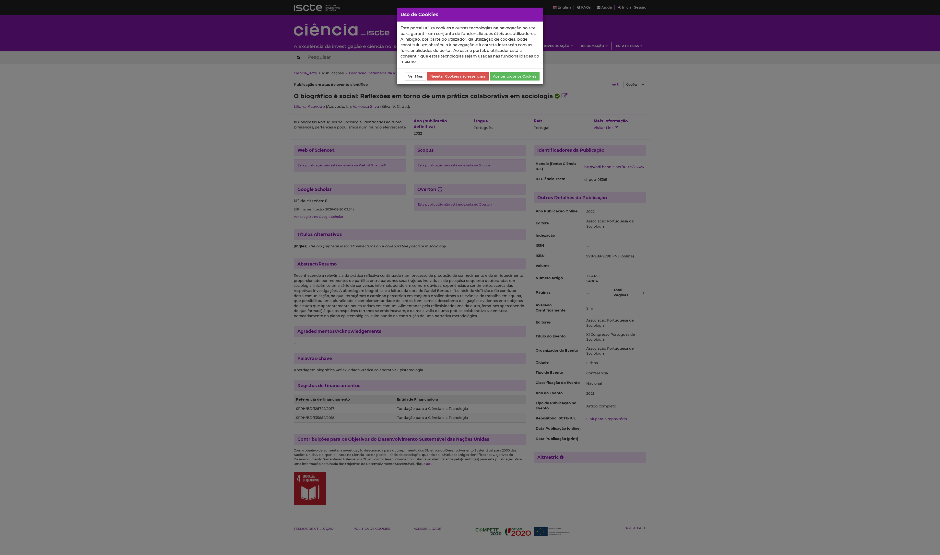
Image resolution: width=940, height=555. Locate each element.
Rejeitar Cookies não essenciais (457, 76)
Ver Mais (415, 76)
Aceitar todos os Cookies (514, 76)
